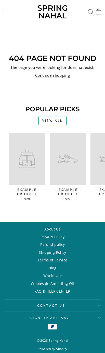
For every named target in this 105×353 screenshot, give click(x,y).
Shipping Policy (52, 252)
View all (52, 120)
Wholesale (52, 275)
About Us (52, 229)
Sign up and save (51, 318)
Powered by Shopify (52, 349)
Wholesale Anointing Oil (52, 283)
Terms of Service (53, 260)
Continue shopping (52, 75)
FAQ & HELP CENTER (52, 291)
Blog (52, 268)
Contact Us (51, 305)
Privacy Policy (52, 236)
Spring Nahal (52, 11)
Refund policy (52, 244)
